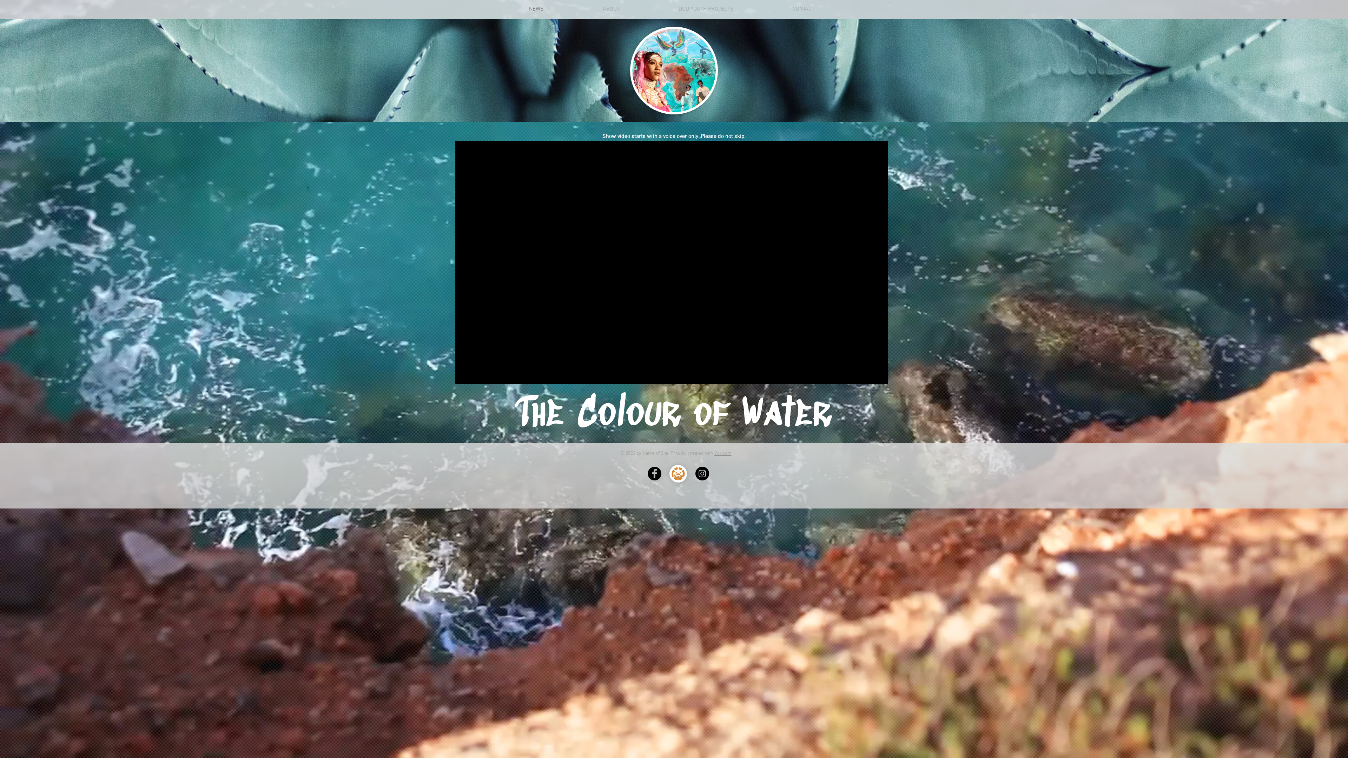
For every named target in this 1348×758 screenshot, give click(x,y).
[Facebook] (654, 473)
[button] (879, 376)
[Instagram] (702, 473)
